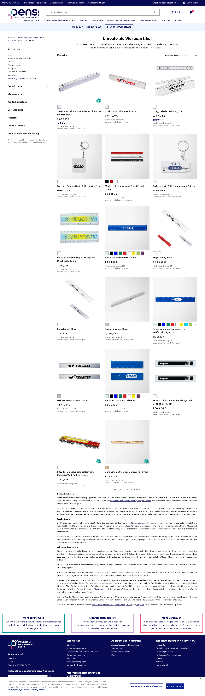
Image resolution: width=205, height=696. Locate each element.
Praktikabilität (162, 665)
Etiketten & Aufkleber (17, 71)
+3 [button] (195, 324)
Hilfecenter (28, 2)
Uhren (10, 55)
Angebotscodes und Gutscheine (125, 645)
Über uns (70, 645)
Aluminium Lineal (101, 589)
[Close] (200, 679)
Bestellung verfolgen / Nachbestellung (172, 648)
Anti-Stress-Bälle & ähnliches (20, 58)
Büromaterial (137, 523)
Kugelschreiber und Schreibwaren (59, 20)
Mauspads (12, 68)
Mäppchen (12, 75)
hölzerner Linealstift (188, 580)
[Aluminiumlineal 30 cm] (127, 299)
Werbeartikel (116, 648)
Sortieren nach (171, 55)
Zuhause (11, 37)
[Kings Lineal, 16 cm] (175, 228)
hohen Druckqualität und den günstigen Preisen (130, 500)
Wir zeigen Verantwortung (78, 648)
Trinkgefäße (97, 20)
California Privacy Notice (33, 690)
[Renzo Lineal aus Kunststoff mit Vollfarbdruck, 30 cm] (175, 299)
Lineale (11, 61)
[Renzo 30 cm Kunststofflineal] (127, 228)
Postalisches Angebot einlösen (169, 655)
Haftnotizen (119, 604)
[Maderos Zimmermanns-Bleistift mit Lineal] (127, 156)
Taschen (83, 20)
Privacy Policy (14, 690)
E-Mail (10, 661)
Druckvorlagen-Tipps (120, 651)
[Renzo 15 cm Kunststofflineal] (127, 371)
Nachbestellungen (96, 2)
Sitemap (159, 658)
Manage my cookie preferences (146, 686)
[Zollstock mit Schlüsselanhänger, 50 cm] (175, 156)
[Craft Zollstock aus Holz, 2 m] (127, 81)
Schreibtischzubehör (16, 40)
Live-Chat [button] (42, 2)
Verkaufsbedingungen (76, 665)
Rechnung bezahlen (75, 2)
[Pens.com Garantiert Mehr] (21, 644)
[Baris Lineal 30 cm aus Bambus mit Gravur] (127, 442)
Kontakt (159, 661)
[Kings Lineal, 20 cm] (79, 299)
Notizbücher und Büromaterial (121, 20)
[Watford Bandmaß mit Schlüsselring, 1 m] (79, 156)
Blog (113, 655)
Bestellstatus (56, 2)
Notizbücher (97, 604)
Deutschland (192, 2)
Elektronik (167, 20)
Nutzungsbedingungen (76, 661)
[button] (31, 19)
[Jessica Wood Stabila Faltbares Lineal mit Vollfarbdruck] (79, 81)
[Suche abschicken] (154, 12)
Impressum (71, 658)
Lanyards (140, 604)
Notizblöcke (108, 604)
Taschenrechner (15, 65)
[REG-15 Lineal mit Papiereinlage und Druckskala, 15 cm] (79, 228)
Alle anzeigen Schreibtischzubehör (22, 78)
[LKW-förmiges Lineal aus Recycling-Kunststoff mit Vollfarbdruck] (79, 442)
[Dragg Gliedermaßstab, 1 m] (175, 81)
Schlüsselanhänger (148, 20)
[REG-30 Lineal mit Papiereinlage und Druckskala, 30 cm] (175, 371)
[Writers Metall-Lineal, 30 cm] (79, 371)
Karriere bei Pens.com (76, 655)
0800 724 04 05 (11, 2)
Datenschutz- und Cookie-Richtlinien (83, 651)
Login (178, 12)
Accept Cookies (175, 686)
